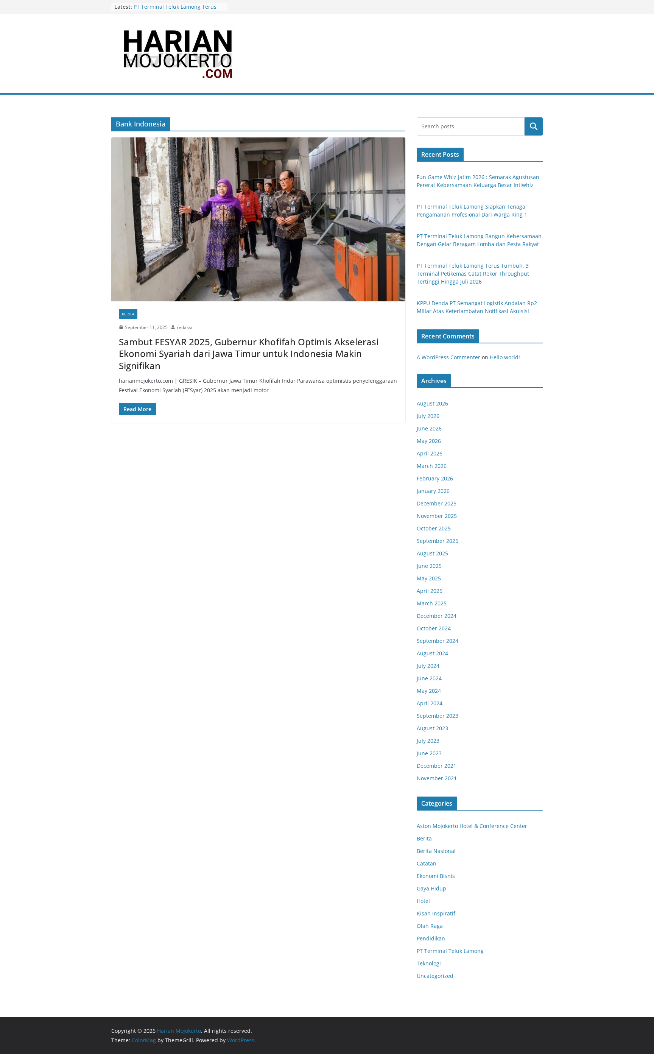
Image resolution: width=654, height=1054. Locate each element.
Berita (128, 314)
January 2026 (433, 490)
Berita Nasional (436, 850)
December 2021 (436, 765)
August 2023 (432, 728)
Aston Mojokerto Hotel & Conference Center (472, 825)
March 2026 (432, 465)
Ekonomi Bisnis (436, 875)
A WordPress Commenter (448, 357)
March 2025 (432, 603)
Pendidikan (431, 938)
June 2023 (429, 753)
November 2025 (437, 515)
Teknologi (429, 963)
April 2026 (429, 453)
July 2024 (428, 665)
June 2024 (429, 678)
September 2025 (437, 540)
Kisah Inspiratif (436, 913)
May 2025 (429, 578)
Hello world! (505, 357)
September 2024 (437, 640)
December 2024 (436, 615)
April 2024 (429, 703)
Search (534, 126)
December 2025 (436, 503)
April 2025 (429, 590)
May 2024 (429, 690)
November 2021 (437, 778)
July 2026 (428, 415)
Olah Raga (430, 925)
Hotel (423, 900)
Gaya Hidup (431, 888)
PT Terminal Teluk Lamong (450, 950)
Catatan (426, 863)
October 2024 (434, 628)
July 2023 (428, 740)
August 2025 (432, 553)
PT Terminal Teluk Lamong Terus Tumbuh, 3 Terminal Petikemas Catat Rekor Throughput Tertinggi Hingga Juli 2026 (473, 273)
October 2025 (434, 528)
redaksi (184, 327)
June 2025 (429, 565)
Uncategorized (435, 975)
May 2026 (429, 440)
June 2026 (429, 428)
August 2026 (432, 403)
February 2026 (435, 478)
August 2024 (432, 653)
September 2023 (437, 715)
